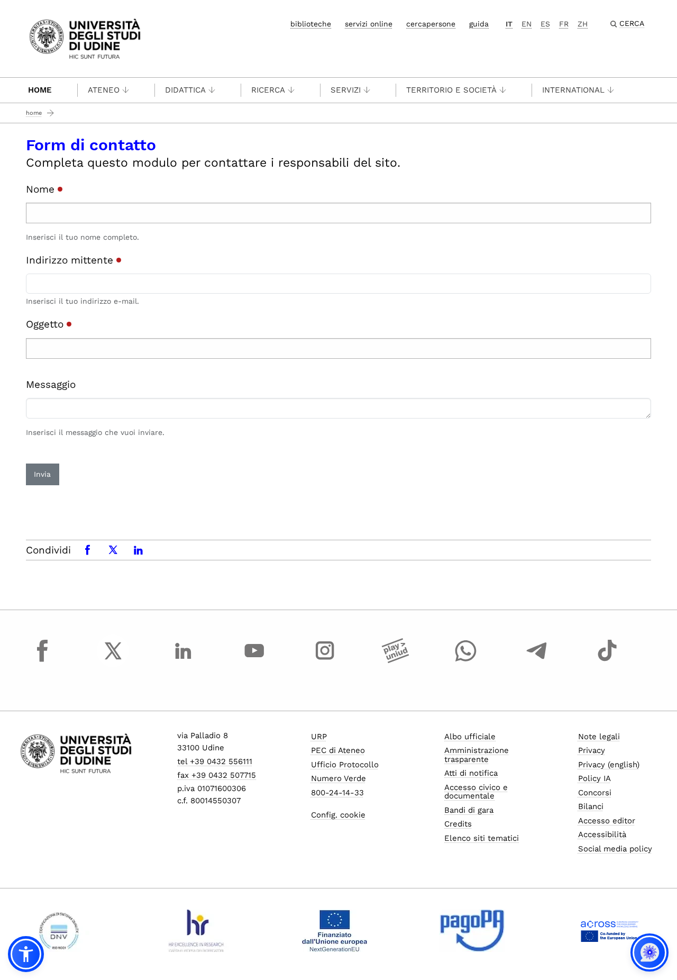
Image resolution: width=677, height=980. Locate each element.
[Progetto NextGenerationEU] (334, 931)
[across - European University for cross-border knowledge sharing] (610, 931)
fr (564, 24)
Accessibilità (602, 834)
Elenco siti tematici (481, 838)
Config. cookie (338, 815)
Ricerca (268, 90)
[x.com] (113, 660)
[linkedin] (183, 660)
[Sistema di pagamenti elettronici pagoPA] (472, 931)
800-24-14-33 (337, 792)
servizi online (368, 24)
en (527, 24)
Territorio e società (451, 90)
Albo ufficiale (470, 736)
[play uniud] (395, 660)
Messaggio (51, 384)
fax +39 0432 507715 (216, 775)
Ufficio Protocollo (345, 764)
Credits (458, 824)
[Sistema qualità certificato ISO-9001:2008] (59, 931)
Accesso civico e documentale (476, 792)
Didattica (185, 90)
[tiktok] (607, 660)
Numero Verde (338, 778)
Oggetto (46, 324)
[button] (26, 954)
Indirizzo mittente (71, 260)
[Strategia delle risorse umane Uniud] (196, 931)
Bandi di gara (468, 810)
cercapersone (430, 24)
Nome (42, 189)
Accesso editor (606, 820)
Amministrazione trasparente (476, 755)
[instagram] (324, 660)
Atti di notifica (471, 773)
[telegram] (536, 660)
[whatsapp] (466, 660)
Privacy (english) (608, 764)
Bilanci (590, 806)
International (573, 90)
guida (479, 24)
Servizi (346, 90)
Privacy (591, 750)
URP (319, 736)
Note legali (599, 736)
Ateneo (104, 90)
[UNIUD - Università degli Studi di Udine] (85, 38)
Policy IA (594, 778)
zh (583, 24)
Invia (42, 474)
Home (40, 90)
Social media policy (615, 849)
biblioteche (310, 24)
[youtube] (254, 660)
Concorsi (594, 792)
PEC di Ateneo (338, 750)
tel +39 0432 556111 (214, 761)
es (545, 24)
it (509, 24)
